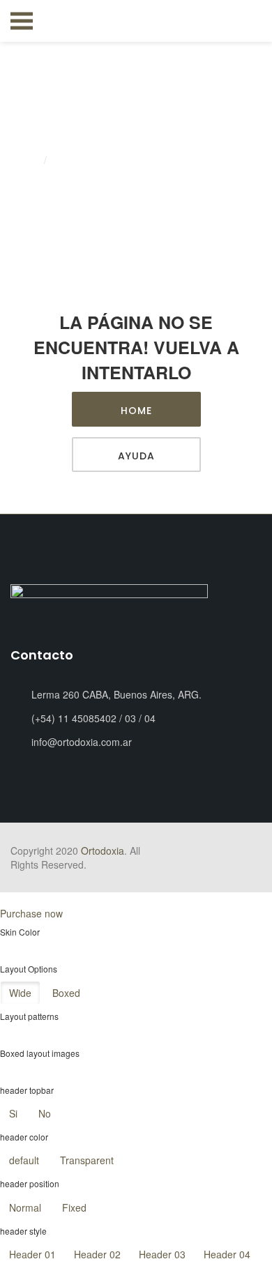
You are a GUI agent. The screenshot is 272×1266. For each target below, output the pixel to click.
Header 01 (32, 1254)
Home (25, 160)
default (24, 1160)
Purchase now (31, 913)
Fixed (74, 1207)
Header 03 (162, 1254)
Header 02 (97, 1254)
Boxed (66, 993)
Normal (25, 1207)
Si (13, 1113)
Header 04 (227, 1254)
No (44, 1113)
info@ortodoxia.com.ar (81, 742)
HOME (136, 411)
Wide (20, 993)
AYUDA (136, 456)
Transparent (87, 1160)
